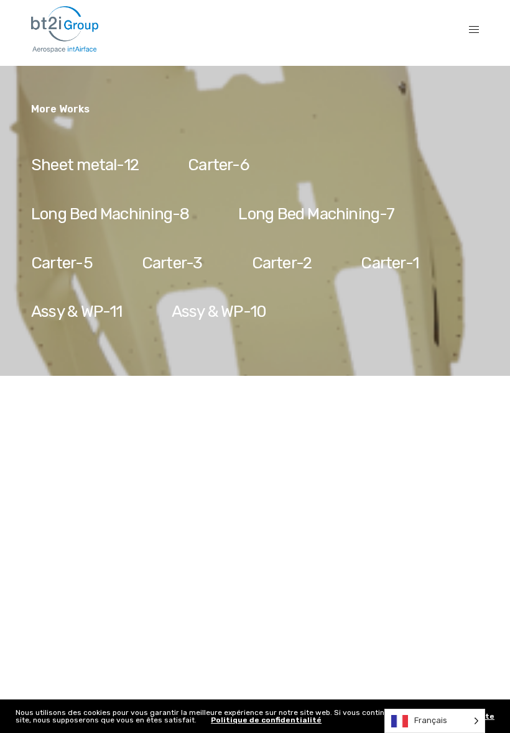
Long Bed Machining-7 (316, 214)
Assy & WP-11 (77, 311)
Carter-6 (218, 165)
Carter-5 (62, 263)
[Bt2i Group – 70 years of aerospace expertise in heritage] (64, 29)
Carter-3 (172, 263)
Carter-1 (390, 263)
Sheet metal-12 (85, 165)
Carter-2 (282, 263)
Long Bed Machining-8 (110, 214)
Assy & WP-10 (219, 311)
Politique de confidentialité (266, 720)
